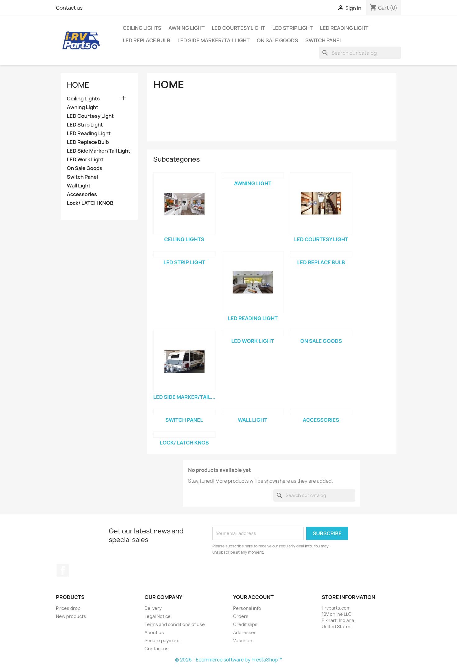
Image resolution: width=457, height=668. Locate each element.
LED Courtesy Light (238, 28)
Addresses (244, 632)
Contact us (69, 7)
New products (71, 616)
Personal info (247, 608)
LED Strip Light (292, 28)
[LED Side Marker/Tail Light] (184, 361)
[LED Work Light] (253, 333)
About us (154, 632)
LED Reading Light (344, 28)
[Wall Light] (253, 412)
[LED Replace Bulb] (321, 254)
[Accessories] (321, 412)
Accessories (82, 194)
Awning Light (186, 28)
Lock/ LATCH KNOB (90, 203)
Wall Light (78, 185)
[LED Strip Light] (184, 254)
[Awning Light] (253, 175)
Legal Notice (158, 616)
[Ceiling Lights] (184, 203)
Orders (240, 616)
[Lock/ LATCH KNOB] (184, 434)
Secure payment (162, 640)
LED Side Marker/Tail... (184, 397)
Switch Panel (323, 40)
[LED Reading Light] (253, 282)
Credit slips (245, 624)
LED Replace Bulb (146, 40)
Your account (253, 597)
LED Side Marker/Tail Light (214, 40)
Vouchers (243, 640)
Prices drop (68, 608)
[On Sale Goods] (321, 333)
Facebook (63, 570)
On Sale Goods (277, 40)
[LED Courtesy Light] (321, 203)
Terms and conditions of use (175, 624)
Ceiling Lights (142, 28)
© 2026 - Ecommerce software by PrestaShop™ (228, 659)
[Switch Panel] (184, 412)
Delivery (153, 608)
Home (78, 85)
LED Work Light (85, 159)
